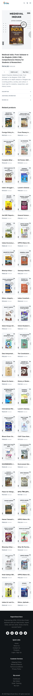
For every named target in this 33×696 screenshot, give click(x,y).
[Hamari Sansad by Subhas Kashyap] (8, 507)
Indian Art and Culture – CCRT (12, 602)
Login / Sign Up (16, 652)
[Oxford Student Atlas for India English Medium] (24, 314)
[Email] (25, 633)
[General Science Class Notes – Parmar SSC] (24, 203)
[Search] (24, 3)
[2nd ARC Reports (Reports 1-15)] (8, 203)
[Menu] (30, 3)
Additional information (9, 95)
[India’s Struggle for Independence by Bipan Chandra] (8, 175)
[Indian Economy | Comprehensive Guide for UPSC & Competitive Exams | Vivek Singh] (8, 231)
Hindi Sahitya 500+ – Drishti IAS (12, 574)
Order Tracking (16, 683)
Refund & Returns (16, 664)
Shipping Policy (16, 662)
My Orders (16, 681)
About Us (17, 646)
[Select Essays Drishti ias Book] (8, 314)
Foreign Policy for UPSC (10, 132)
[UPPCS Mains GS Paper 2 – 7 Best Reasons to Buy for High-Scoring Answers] (24, 231)
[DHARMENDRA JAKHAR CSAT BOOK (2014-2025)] (8, 452)
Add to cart (14, 72)
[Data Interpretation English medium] (8, 341)
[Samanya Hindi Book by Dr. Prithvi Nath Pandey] (24, 258)
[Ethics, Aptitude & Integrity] (24, 590)
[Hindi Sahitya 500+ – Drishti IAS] (8, 562)
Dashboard (16, 679)
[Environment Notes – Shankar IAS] (24, 452)
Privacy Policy (16, 669)
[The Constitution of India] (24, 341)
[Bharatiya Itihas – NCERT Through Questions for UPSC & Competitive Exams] (8, 535)
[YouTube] (16, 633)
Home (16, 643)
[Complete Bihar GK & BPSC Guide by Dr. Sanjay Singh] (8, 148)
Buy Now (25, 72)
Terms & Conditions (16, 667)
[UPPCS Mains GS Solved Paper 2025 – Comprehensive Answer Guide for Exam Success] (24, 507)
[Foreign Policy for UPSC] (8, 120)
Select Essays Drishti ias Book (12, 326)
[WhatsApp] (12, 633)
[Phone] (7, 633)
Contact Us (16, 648)
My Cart (16, 685)
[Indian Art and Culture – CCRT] (8, 590)
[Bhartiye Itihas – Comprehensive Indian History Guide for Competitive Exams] (8, 258)
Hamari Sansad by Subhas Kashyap (14, 519)
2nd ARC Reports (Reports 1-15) (13, 215)
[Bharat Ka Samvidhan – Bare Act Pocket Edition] (8, 369)
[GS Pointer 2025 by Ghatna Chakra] (24, 148)
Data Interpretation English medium (14, 353)
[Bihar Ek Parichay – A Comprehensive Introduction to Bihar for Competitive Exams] (24, 535)
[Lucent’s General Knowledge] (24, 175)
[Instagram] (21, 633)
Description (5, 91)
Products (16, 650)
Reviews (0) (5, 100)
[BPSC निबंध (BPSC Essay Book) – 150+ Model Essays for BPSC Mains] (24, 480)
